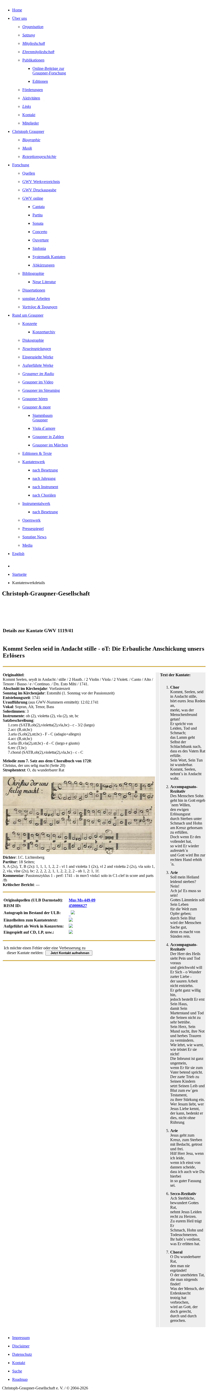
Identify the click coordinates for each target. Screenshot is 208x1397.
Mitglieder (30, 123)
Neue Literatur (44, 282)
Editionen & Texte (37, 453)
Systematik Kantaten (48, 257)
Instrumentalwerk (36, 503)
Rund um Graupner (27, 315)
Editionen (40, 81)
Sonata (37, 223)
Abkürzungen (43, 265)
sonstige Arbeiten (36, 298)
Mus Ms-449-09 (82, 900)
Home (17, 10)
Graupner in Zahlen (48, 437)
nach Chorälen (44, 495)
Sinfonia (39, 248)
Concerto (39, 232)
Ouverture (40, 240)
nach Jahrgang (44, 478)
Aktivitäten (31, 98)
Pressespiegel (33, 528)
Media (27, 545)
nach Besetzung (45, 470)
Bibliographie (33, 273)
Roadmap (20, 1379)
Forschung (20, 165)
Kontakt (28, 115)
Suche (17, 1371)
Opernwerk (31, 520)
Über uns (19, 18)
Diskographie (33, 340)
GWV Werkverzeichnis (41, 181)
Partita (37, 215)
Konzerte (29, 323)
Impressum (21, 1338)
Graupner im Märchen (50, 445)
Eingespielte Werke (37, 357)
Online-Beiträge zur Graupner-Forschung (49, 70)
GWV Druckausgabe (39, 190)
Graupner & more (36, 407)
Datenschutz (22, 1354)
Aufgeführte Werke (37, 365)
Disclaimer (20, 1346)
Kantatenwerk (33, 462)
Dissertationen (33, 290)
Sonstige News (34, 537)
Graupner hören (35, 399)
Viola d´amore (43, 428)
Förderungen (32, 90)
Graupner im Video (37, 382)
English (18, 553)
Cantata (38, 206)
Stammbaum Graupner (42, 417)
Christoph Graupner (28, 131)
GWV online (32, 198)
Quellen (28, 173)
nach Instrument (45, 487)
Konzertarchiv (43, 332)
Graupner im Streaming (41, 390)
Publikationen (33, 60)
